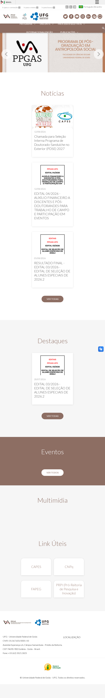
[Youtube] (77, 16)
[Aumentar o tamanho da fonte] (66, 6)
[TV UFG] (100, 16)
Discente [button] (45, 24)
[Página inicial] (11, 18)
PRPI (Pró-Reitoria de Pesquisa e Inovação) (69, 589)
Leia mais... (52, 131)
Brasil (8, 2)
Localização (71, 637)
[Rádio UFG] (94, 16)
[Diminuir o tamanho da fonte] (70, 6)
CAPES (36, 567)
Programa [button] (26, 24)
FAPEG (36, 589)
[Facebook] (71, 16)
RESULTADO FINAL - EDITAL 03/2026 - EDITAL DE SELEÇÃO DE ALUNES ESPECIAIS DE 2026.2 (52, 271)
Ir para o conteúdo (10, 7)
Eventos (52, 452)
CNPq (69, 567)
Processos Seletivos (70, 24)
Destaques (52, 341)
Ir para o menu (30, 7)
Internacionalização (39, 32)
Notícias (52, 93)
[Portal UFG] (39, 19)
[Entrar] (2, 2)
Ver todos (52, 472)
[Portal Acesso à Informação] (52, 669)
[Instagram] (82, 16)
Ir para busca (47, 7)
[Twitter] (65, 16)
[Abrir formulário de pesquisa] (103, 28)
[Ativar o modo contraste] (74, 6)
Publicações (67, 32)
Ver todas (53, 299)
